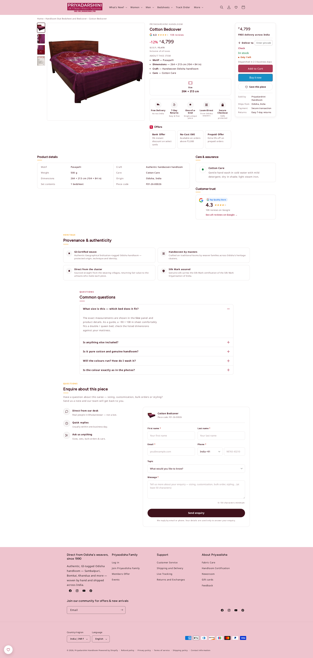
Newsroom (208, 573)
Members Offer (121, 573)
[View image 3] (41, 50)
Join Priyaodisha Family (126, 568)
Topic (150, 461)
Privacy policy (144, 650)
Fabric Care (208, 562)
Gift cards (207, 579)
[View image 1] (41, 28)
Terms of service (162, 650)
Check (241, 48)
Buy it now (255, 77)
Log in (115, 562)
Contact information (200, 650)
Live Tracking (164, 573)
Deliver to (248, 42)
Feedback (207, 585)
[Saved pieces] (8, 649)
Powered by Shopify (108, 650)
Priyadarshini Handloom (86, 650)
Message (153, 477)
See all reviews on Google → (222, 214)
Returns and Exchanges (171, 579)
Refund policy (127, 650)
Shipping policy (180, 650)
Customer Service (167, 562)
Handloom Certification (216, 568)
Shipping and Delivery (170, 568)
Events (116, 579)
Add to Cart (255, 68)
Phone (202, 444)
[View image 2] (41, 39)
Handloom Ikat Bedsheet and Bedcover (66, 18)
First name (154, 428)
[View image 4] (41, 61)
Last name (204, 428)
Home (40, 18)
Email (151, 444)
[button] (118, 7)
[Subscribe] (121, 610)
